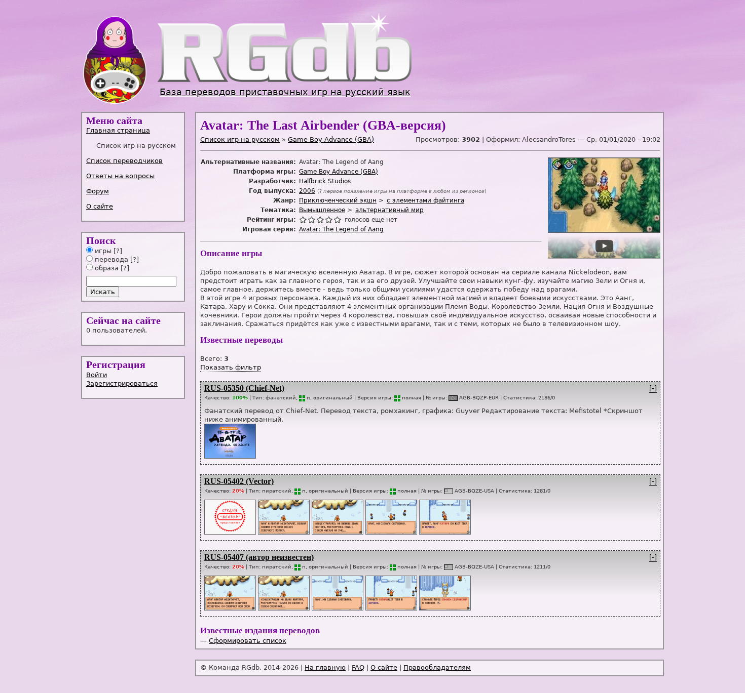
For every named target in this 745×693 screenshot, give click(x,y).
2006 (307, 190)
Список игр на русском (240, 139)
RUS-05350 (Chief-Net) (244, 388)
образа (106, 268)
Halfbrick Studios (325, 181)
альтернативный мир (389, 210)
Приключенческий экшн (338, 200)
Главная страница (118, 130)
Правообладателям (437, 667)
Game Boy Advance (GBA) (331, 139)
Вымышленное (322, 210)
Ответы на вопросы (120, 176)
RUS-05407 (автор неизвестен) (259, 557)
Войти (96, 375)
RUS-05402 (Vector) (239, 481)
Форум (97, 191)
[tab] (133, 130)
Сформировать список (247, 640)
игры (102, 251)
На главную (325, 667)
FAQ (358, 667)
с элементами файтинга (425, 200)
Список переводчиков (124, 161)
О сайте (99, 206)
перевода (110, 259)
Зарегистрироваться (122, 383)
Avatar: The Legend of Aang (341, 229)
